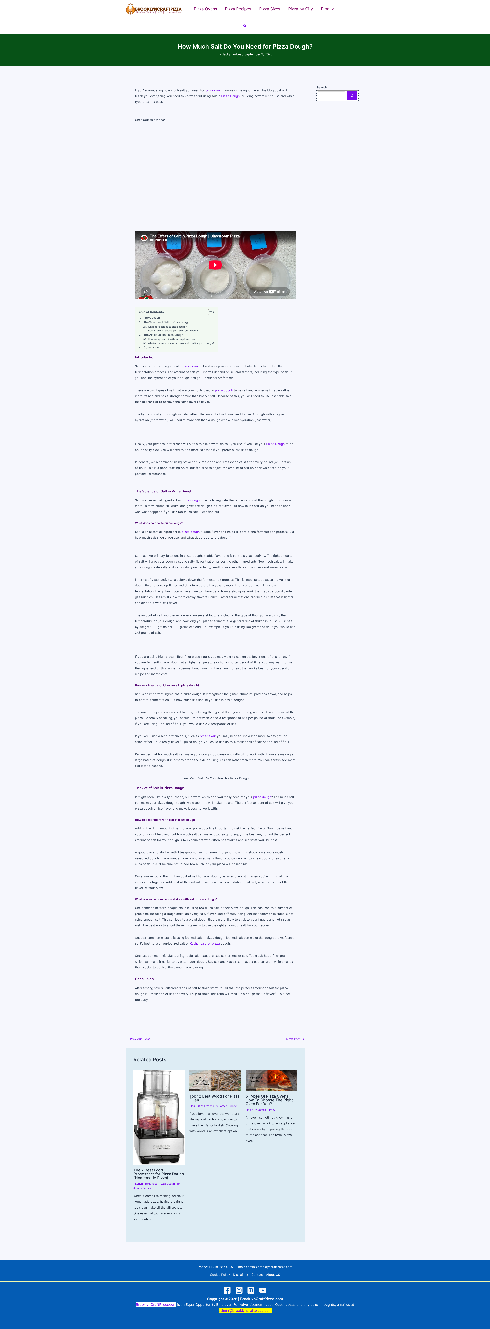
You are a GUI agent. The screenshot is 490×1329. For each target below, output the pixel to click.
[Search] (352, 95)
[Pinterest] (251, 1290)
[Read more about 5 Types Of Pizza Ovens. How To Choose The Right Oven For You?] (271, 1080)
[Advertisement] (215, 177)
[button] (332, 9)
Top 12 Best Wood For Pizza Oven (214, 1098)
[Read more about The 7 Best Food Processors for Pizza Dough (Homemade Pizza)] (159, 1117)
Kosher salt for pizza (205, 943)
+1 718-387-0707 (221, 1267)
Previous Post (138, 1038)
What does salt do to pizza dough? (167, 326)
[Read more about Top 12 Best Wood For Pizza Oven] (215, 1080)
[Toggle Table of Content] (209, 312)
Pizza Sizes (269, 9)
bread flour (208, 736)
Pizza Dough (230, 96)
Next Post (295, 1038)
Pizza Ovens (205, 9)
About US (273, 1275)
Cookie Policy (220, 1275)
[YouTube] (263, 1290)
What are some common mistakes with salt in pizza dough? (181, 343)
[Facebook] (227, 1290)
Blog (192, 1105)
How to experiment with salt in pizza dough (172, 339)
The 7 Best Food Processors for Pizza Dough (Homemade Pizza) (158, 1174)
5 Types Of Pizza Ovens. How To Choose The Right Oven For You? (269, 1100)
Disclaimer (240, 1275)
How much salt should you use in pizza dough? (173, 330)
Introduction (152, 317)
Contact (257, 1275)
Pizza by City (300, 9)
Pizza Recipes (238, 9)
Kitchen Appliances (145, 1183)
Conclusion (151, 347)
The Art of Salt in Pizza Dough (163, 334)
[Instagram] (239, 1290)
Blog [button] (325, 9)
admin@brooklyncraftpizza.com (269, 1267)
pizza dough (214, 90)
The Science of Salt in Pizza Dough (166, 322)
